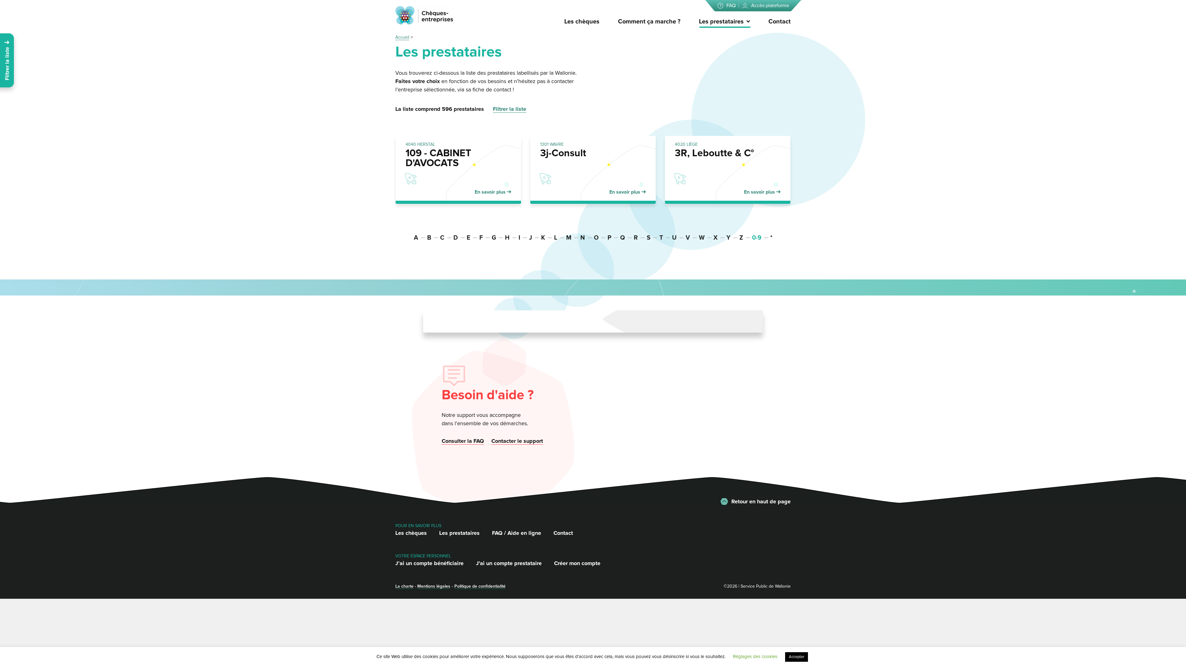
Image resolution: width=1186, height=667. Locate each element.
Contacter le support (517, 441)
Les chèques (581, 21)
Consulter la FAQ (463, 441)
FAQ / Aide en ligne (516, 533)
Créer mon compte (577, 563)
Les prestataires (721, 21)
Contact (779, 21)
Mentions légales (433, 586)
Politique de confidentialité (480, 586)
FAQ (731, 5)
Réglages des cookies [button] (755, 656)
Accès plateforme (770, 5)
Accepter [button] (796, 656)
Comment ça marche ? (649, 21)
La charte (404, 586)
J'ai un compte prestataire (509, 563)
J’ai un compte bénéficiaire (429, 563)
